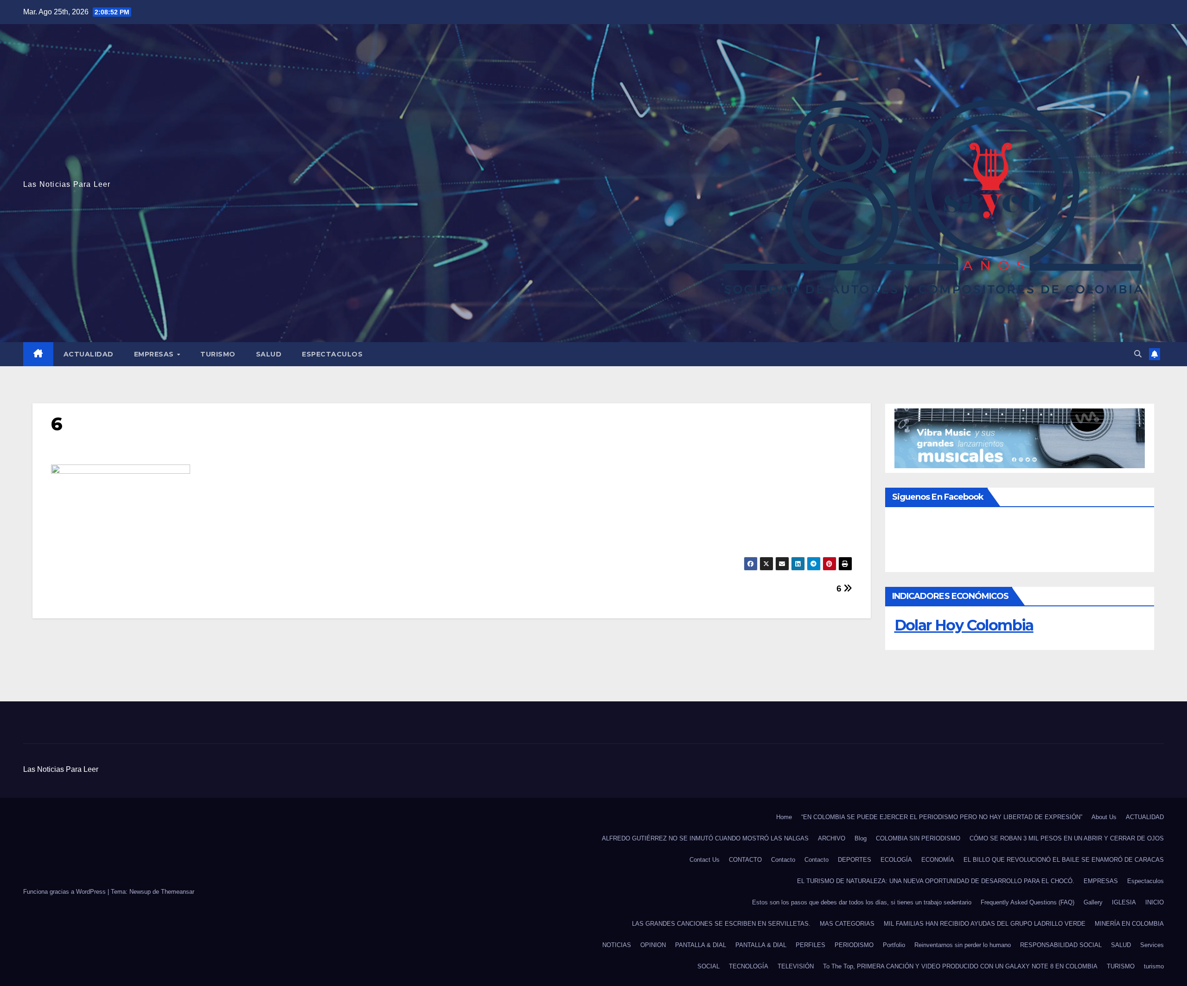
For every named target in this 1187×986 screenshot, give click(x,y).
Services (1152, 944)
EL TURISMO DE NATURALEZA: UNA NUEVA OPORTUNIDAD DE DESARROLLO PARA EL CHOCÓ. (935, 881)
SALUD (269, 354)
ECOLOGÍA (896, 859)
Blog (861, 838)
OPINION (653, 944)
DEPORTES (854, 859)
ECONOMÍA (937, 859)
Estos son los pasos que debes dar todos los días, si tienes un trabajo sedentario (861, 902)
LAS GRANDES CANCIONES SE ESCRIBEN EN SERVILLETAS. (721, 923)
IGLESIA (1124, 902)
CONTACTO (745, 859)
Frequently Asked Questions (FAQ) (1027, 902)
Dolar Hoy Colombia (964, 625)
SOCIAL (708, 966)
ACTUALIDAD (89, 354)
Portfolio (894, 944)
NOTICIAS (616, 944)
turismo (1154, 966)
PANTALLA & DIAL (700, 944)
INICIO (1154, 902)
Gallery (1093, 902)
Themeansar (177, 891)
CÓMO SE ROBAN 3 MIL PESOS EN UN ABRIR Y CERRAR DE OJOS (1067, 838)
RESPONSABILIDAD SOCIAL (1061, 944)
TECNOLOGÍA (748, 966)
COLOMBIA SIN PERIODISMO (918, 838)
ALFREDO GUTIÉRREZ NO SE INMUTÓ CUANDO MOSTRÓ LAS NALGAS (705, 838)
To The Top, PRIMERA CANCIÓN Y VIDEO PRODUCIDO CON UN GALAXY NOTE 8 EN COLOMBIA (960, 966)
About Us (1104, 817)
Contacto (783, 859)
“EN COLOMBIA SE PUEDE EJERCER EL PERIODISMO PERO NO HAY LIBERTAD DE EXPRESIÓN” (941, 817)
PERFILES (810, 944)
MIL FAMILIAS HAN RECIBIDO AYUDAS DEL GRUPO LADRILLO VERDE (984, 923)
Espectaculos (332, 354)
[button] (1138, 354)
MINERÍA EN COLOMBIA (1129, 923)
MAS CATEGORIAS (847, 923)
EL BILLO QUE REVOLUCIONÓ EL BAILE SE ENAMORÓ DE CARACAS (1064, 859)
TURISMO (218, 354)
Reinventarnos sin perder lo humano (962, 944)
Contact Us (704, 859)
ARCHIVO (831, 838)
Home (784, 817)
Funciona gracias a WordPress (65, 891)
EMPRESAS (155, 354)
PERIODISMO (854, 944)
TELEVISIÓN (796, 966)
